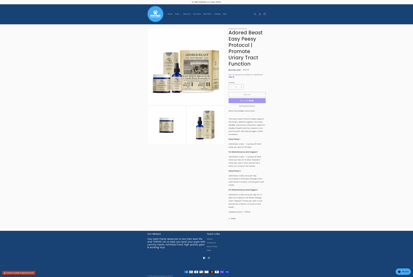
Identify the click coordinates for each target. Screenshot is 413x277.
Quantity (232, 83)
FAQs (209, 250)
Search (210, 239)
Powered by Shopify (166, 276)
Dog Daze (156, 276)
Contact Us (211, 243)
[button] (178, 14)
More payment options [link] (247, 106)
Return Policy (212, 246)
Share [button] (233, 218)
